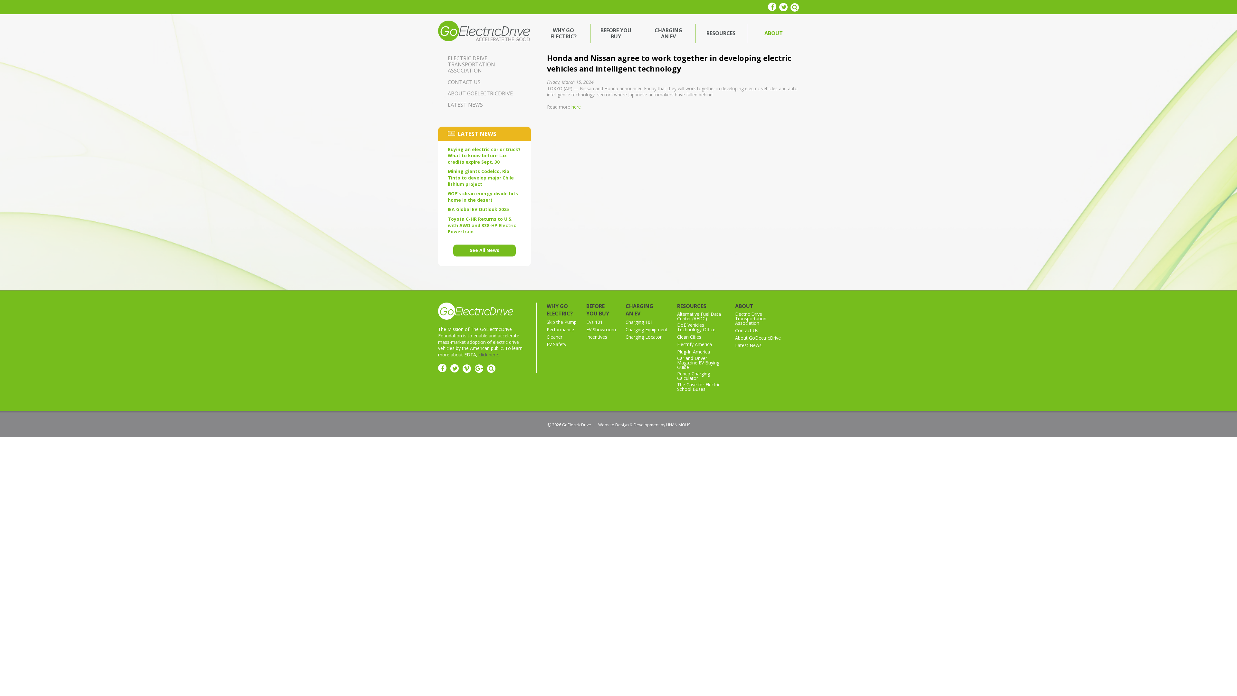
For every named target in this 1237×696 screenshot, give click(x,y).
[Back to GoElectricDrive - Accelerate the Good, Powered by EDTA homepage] (484, 30)
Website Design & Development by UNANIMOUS (644, 425)
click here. (489, 355)
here (576, 107)
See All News (484, 250)
